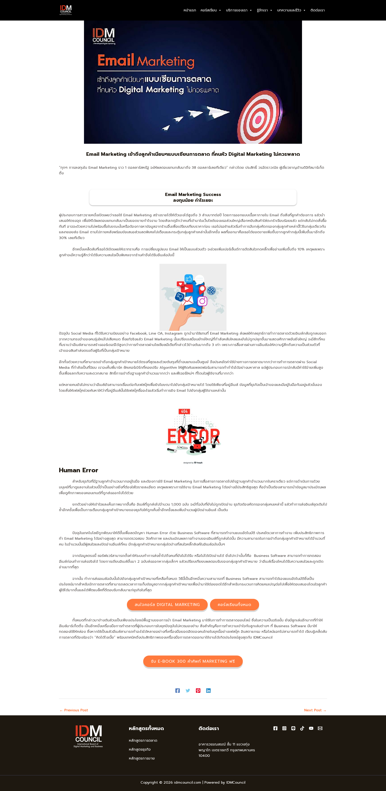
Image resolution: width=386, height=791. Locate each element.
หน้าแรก (190, 10)
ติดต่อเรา (317, 10)
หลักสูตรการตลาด (143, 740)
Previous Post (73, 710)
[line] (293, 728)
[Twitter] (188, 690)
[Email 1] (320, 728)
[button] (167, 604)
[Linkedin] (208, 690)
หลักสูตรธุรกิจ (140, 749)
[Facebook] (177, 690)
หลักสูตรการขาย (142, 758)
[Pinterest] (198, 690)
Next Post (315, 710)
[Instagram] (284, 728)
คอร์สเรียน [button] (209, 10)
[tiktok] (302, 728)
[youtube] (311, 728)
